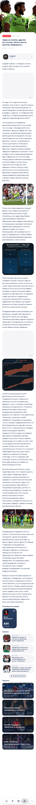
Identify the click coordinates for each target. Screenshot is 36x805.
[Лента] (13, 801)
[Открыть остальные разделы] (32, 801)
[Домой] (7, 801)
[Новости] (19, 801)
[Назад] (4, 3)
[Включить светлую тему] (28, 3)
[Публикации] (25, 801)
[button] (18, 194)
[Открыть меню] (31, 3)
